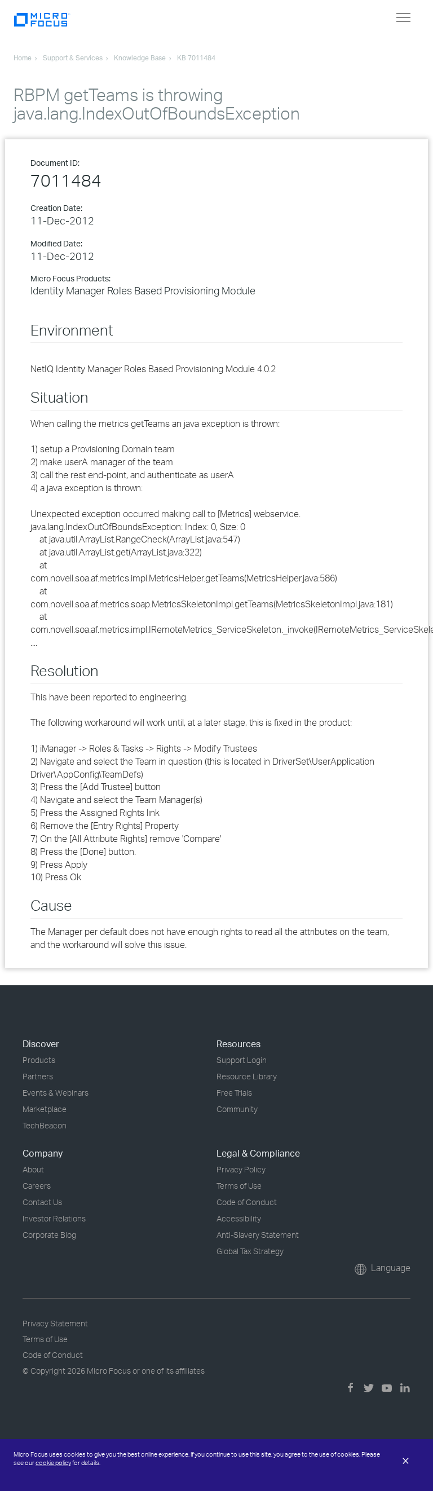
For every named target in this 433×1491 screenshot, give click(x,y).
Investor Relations (54, 1218)
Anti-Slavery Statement (257, 1234)
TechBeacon (45, 1125)
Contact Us (42, 1202)
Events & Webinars (56, 1092)
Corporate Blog (49, 1234)
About (33, 1169)
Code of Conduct (246, 1202)
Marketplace (45, 1109)
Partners (38, 1076)
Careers (37, 1185)
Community (237, 1109)
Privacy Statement (55, 1323)
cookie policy (53, 1463)
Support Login (241, 1060)
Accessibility (238, 1218)
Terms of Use (239, 1185)
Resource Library (246, 1076)
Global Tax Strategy (250, 1251)
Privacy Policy (241, 1169)
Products (39, 1060)
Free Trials (234, 1092)
